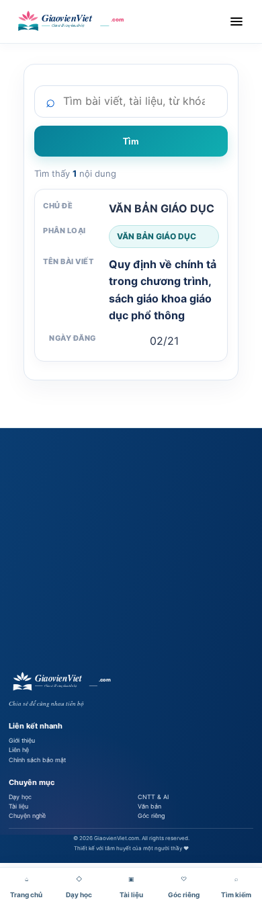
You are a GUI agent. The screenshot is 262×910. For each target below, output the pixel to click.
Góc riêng (151, 815)
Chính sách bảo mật (37, 759)
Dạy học (20, 796)
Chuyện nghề (27, 815)
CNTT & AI (153, 796)
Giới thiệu (22, 740)
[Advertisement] (131, 550)
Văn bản (149, 806)
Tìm (131, 141)
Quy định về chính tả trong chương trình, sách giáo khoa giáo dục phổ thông (162, 290)
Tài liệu (18, 806)
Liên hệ (19, 749)
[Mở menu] (236, 21)
